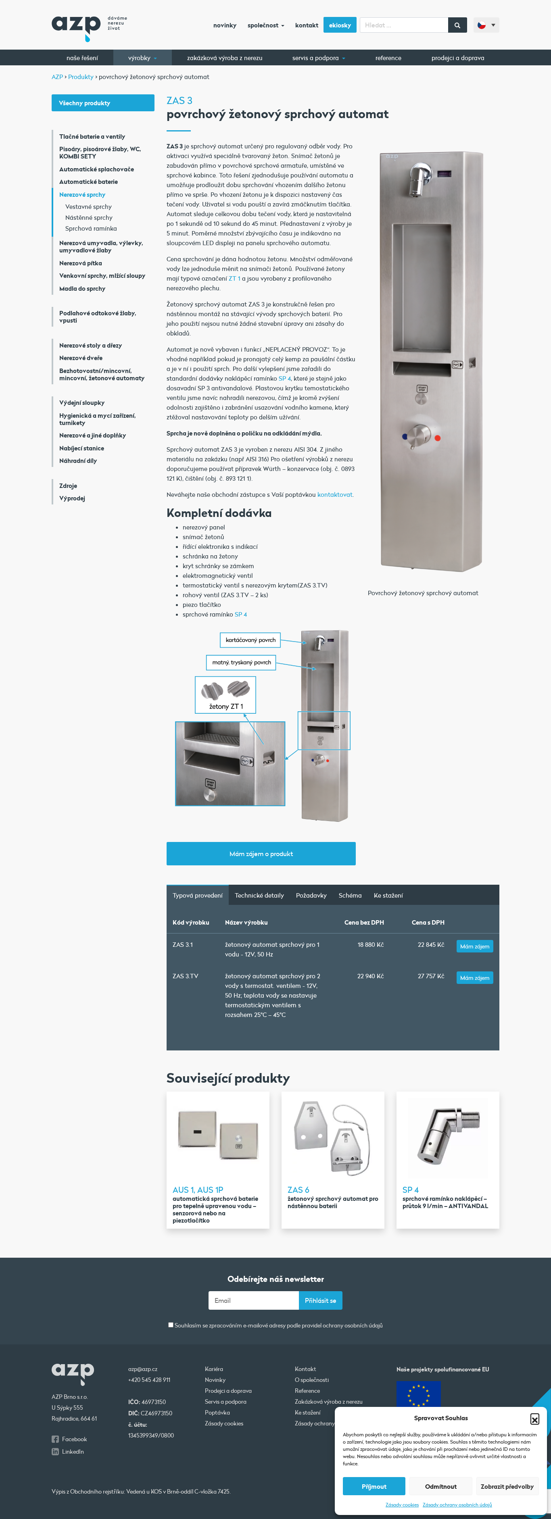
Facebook (74, 1439)
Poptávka (217, 1412)
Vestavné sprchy (88, 206)
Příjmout (374, 1486)
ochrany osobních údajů (353, 1325)
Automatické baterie (88, 181)
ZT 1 (234, 278)
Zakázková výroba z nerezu (225, 58)
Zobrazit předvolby (507, 1486)
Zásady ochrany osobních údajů (457, 1504)
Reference (388, 58)
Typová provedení (198, 895)
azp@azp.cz (142, 1369)
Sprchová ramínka (91, 228)
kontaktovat (335, 494)
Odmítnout (441, 1486)
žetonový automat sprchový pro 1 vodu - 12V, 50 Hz (272, 949)
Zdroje (68, 485)
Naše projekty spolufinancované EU (443, 1369)
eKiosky (340, 25)
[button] (535, 1418)
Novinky (225, 25)
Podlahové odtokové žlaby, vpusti (97, 316)
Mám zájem (475, 946)
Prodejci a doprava (458, 58)
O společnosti (312, 1380)
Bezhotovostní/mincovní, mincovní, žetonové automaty (102, 374)
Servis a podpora (316, 58)
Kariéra (214, 1369)
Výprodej (72, 498)
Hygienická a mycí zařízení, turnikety (97, 419)
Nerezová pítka (80, 263)
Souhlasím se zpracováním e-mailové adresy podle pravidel (278, 1325)
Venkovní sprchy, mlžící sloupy (102, 275)
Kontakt (306, 25)
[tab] (198, 895)
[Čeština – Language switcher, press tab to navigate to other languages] (486, 25)
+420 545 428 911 (149, 1380)
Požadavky (311, 895)
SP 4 (285, 378)
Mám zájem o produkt (261, 853)
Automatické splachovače (96, 169)
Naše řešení (82, 58)
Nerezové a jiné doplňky (92, 435)
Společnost (264, 25)
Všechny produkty (85, 103)
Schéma (350, 895)
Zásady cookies (402, 1504)
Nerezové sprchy (82, 194)
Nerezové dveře (80, 357)
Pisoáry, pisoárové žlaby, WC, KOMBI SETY (100, 152)
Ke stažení (388, 895)
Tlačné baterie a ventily (92, 136)
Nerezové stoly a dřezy (90, 345)
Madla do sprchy (82, 288)
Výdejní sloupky (82, 402)
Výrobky (140, 58)
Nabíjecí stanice (81, 448)
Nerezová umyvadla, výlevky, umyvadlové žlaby (101, 246)
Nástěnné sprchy (89, 217)
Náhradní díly (78, 460)
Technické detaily (259, 895)
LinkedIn (73, 1451)
